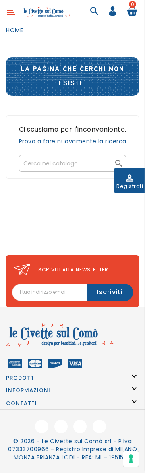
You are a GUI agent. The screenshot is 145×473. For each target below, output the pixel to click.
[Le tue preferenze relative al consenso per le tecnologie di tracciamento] (131, 459)
